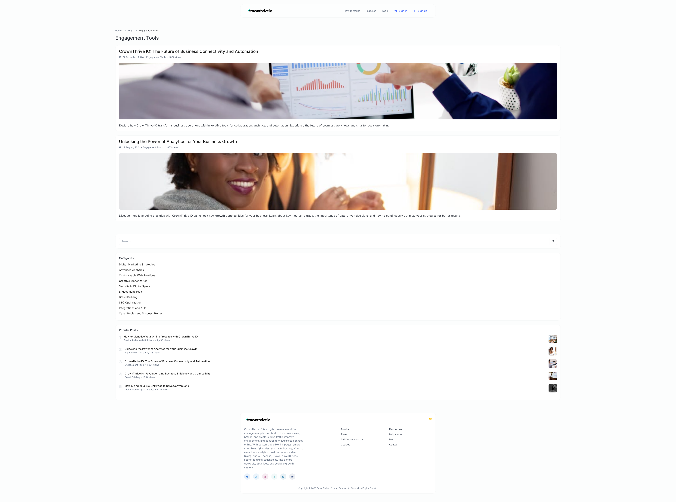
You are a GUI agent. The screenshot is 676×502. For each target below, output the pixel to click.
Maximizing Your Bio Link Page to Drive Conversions (157, 385)
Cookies (345, 444)
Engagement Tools (156, 57)
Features (371, 10)
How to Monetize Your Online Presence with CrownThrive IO (161, 336)
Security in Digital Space (134, 286)
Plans (344, 434)
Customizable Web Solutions (137, 275)
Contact (393, 444)
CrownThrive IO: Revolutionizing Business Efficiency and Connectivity (167, 373)
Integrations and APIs (132, 308)
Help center (396, 434)
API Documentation (352, 439)
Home (118, 30)
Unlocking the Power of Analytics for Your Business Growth (161, 348)
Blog (130, 30)
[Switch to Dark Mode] (430, 419)
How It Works (352, 10)
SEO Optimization (130, 302)
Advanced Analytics (131, 270)
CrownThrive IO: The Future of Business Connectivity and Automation (167, 361)
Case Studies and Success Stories (140, 313)
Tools (385, 10)
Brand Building (128, 297)
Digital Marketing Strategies (137, 264)
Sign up (422, 10)
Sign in (402, 10)
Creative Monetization (133, 281)
